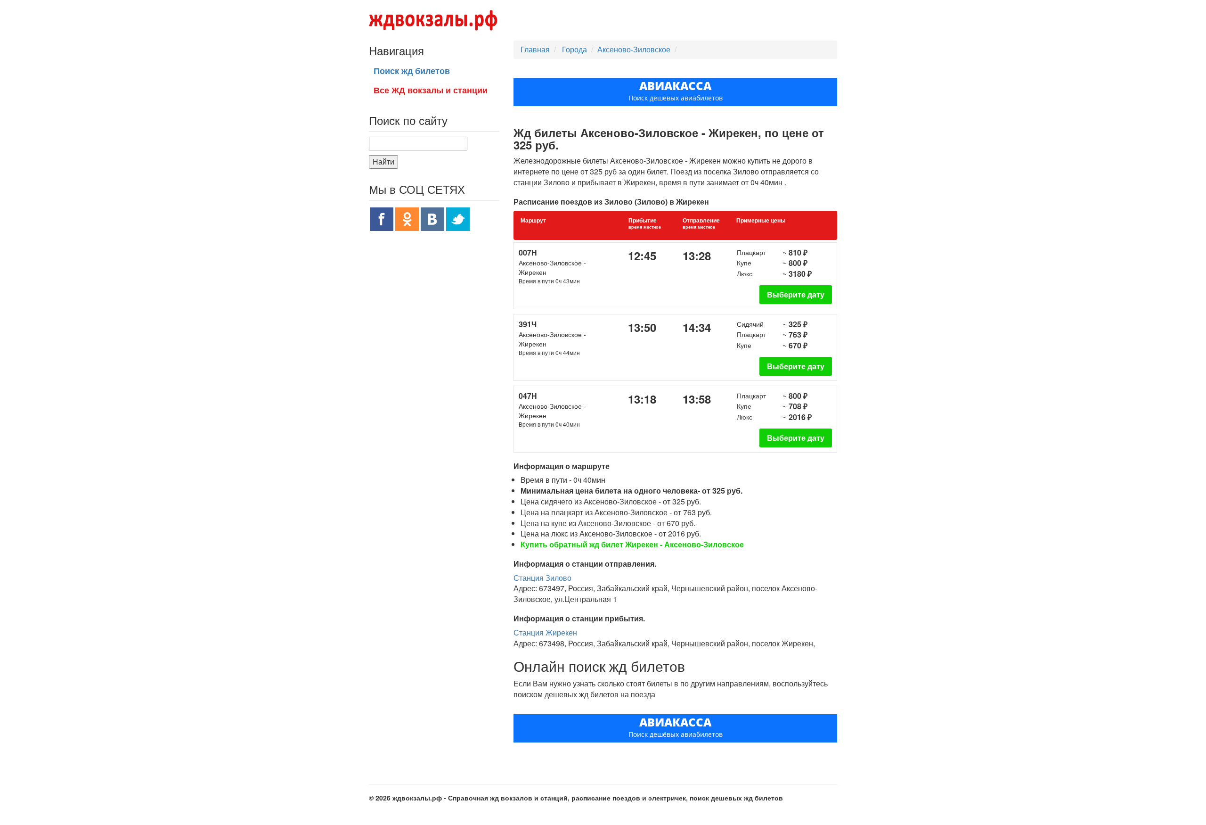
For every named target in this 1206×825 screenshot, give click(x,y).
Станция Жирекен (545, 632)
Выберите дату (795, 294)
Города (575, 49)
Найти (383, 161)
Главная (535, 49)
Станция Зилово (542, 577)
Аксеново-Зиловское (633, 49)
